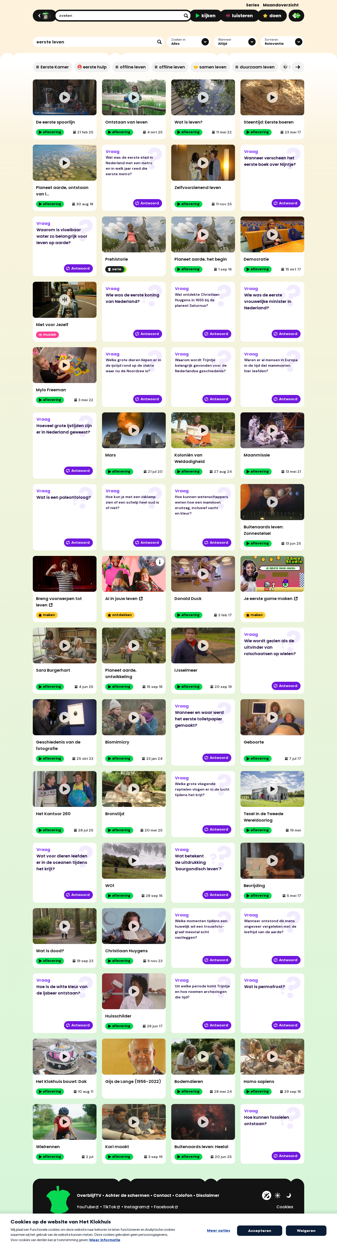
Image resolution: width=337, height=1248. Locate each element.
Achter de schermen (127, 1195)
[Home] (44, 16)
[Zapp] (296, 16)
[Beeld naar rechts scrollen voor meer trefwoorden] (297, 67)
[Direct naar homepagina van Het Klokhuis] (58, 1200)
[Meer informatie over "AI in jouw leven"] (160, 562)
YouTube (88, 1207)
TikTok (111, 1207)
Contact (162, 1195)
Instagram (137, 1207)
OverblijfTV (89, 1195)
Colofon (183, 1195)
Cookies (284, 1207)
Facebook (166, 1207)
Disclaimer (207, 1195)
